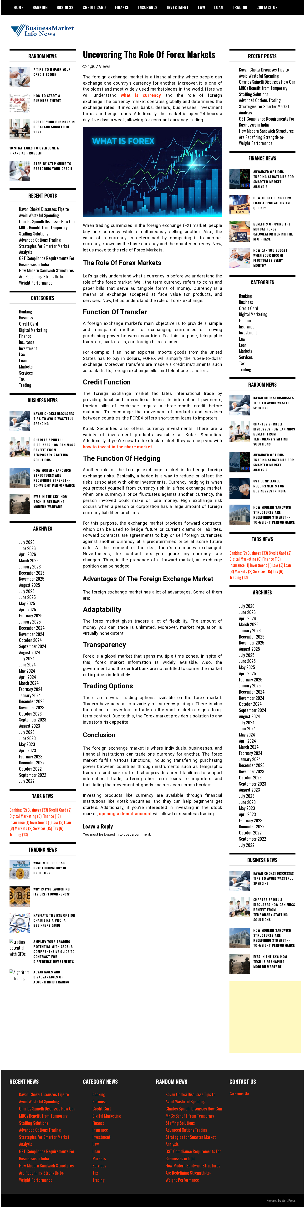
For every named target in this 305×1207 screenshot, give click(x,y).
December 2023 (32, 701)
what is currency (141, 95)
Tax (22, 379)
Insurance (148, 7)
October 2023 (30, 714)
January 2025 (30, 622)
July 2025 (27, 591)
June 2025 (27, 597)
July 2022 (27, 781)
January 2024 (30, 695)
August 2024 (29, 652)
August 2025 (29, 585)
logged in (111, 834)
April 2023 (27, 750)
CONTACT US (267, 7)
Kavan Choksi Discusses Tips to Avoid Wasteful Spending (44, 212)
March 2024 (29, 683)
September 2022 (32, 775)
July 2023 (27, 732)
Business (65, 7)
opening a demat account (125, 813)
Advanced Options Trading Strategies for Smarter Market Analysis (44, 246)
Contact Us (239, 1094)
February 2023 (30, 756)
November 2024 (31, 634)
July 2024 (27, 658)
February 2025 (30, 615)
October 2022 (30, 769)
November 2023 (31, 707)
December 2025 (32, 573)
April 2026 (27, 554)
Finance (122, 7)
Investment (178, 7)
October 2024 (30, 640)
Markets (25, 366)
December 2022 (32, 762)
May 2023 (27, 744)
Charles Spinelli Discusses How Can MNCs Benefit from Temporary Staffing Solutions (47, 227)
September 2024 (32, 646)
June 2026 (27, 548)
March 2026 (29, 560)
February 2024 (30, 689)
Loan (218, 7)
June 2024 (27, 664)
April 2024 (27, 677)
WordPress (288, 1200)
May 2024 (27, 671)
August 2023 (29, 726)
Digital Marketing (33, 330)
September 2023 (32, 719)
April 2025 (27, 609)
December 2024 (32, 628)
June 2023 (27, 738)
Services (26, 373)
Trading (239, 7)
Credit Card (94, 7)
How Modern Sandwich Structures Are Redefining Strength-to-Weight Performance (46, 276)
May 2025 (27, 603)
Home (18, 7)
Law (201, 7)
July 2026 (27, 542)
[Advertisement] (265, 1017)
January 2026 (30, 566)
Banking (40, 7)
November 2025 (31, 579)
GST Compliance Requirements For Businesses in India (46, 261)
